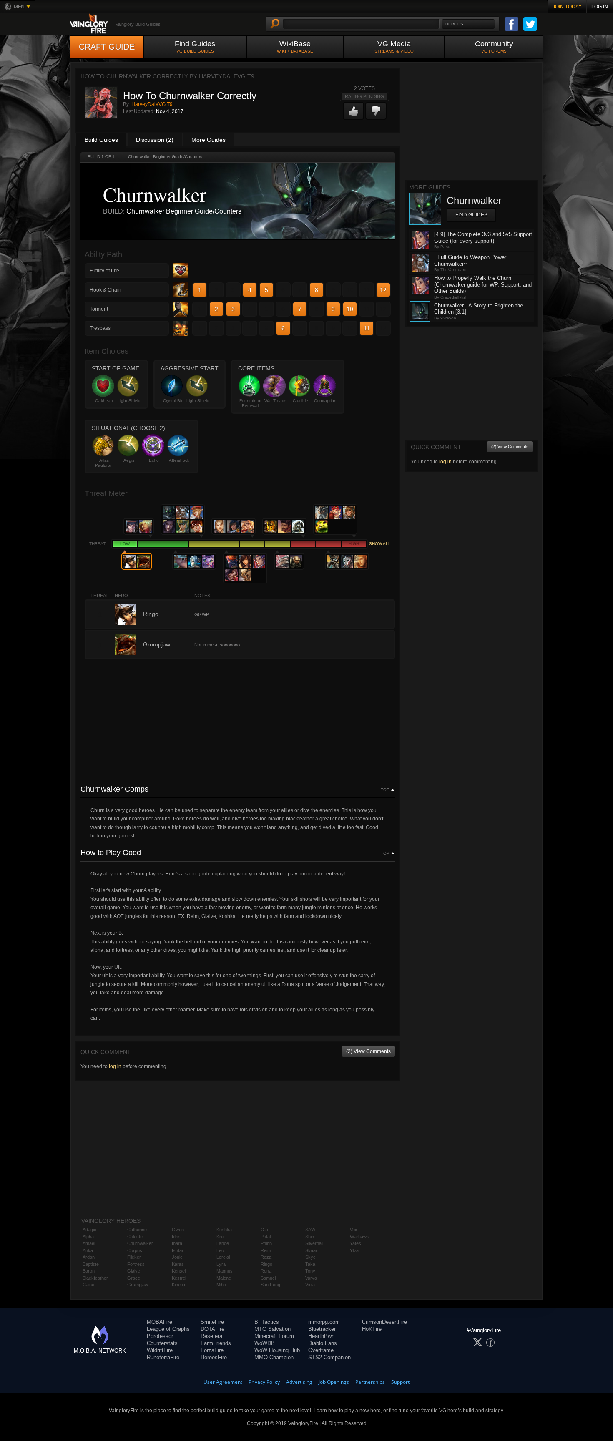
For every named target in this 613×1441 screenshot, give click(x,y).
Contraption (325, 400)
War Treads (275, 400)
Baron (89, 1270)
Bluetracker (322, 1329)
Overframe (321, 1350)
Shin (309, 1236)
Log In (599, 7)
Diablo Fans (322, 1343)
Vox (353, 1229)
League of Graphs (168, 1329)
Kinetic (178, 1284)
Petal (266, 1236)
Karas (178, 1264)
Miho (221, 1284)
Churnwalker (140, 1243)
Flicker (134, 1257)
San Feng (270, 1284)
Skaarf (312, 1250)
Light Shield (129, 400)
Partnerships (370, 1382)
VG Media (394, 46)
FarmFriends (216, 1343)
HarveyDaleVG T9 (152, 104)
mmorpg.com (324, 1322)
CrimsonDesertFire (384, 1322)
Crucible (300, 400)
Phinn (266, 1243)
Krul (220, 1236)
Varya (311, 1277)
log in (115, 1066)
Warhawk (359, 1236)
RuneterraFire (163, 1357)
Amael (89, 1243)
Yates (355, 1243)
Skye (310, 1257)
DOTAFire (212, 1329)
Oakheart (104, 400)
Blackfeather (95, 1277)
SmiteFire (212, 1322)
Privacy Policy (264, 1382)
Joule (177, 1257)
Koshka (224, 1229)
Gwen (178, 1229)
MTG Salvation (272, 1329)
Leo (220, 1250)
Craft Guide (107, 46)
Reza (266, 1257)
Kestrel (179, 1277)
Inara (177, 1243)
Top (385, 790)
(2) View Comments (368, 1051)
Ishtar (177, 1250)
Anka (88, 1250)
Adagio (89, 1229)
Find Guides (195, 46)
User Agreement (222, 1382)
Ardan (89, 1257)
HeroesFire (214, 1357)
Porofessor (160, 1336)
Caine (88, 1284)
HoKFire (372, 1329)
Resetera (211, 1336)
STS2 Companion (329, 1357)
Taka (310, 1264)
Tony (310, 1270)
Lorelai (223, 1257)
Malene (223, 1277)
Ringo (266, 1264)
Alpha (88, 1236)
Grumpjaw (137, 1284)
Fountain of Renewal (250, 403)
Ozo (265, 1229)
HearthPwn (321, 1336)
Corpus (134, 1250)
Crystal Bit (172, 400)
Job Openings (334, 1382)
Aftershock (179, 460)
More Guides (208, 139)
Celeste (135, 1236)
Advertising (299, 1382)
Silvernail (314, 1243)
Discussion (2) (154, 139)
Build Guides (101, 139)
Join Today (567, 7)
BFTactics (266, 1322)
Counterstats (162, 1343)
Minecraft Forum (274, 1336)
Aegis (128, 460)
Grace (133, 1277)
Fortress (136, 1264)
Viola (310, 1284)
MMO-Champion (274, 1357)
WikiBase (295, 46)
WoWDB (264, 1343)
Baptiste (91, 1264)
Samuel (268, 1277)
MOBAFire (159, 1322)
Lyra (221, 1264)
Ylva (354, 1250)
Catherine (137, 1229)
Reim (266, 1250)
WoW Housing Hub (277, 1350)
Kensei (179, 1270)
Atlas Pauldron (104, 463)
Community (494, 46)
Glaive (133, 1270)
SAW (310, 1229)
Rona (266, 1270)
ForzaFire (212, 1350)
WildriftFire (160, 1350)
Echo (154, 460)
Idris (176, 1236)
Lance (222, 1243)
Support (400, 1382)
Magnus (224, 1270)
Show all (380, 543)
